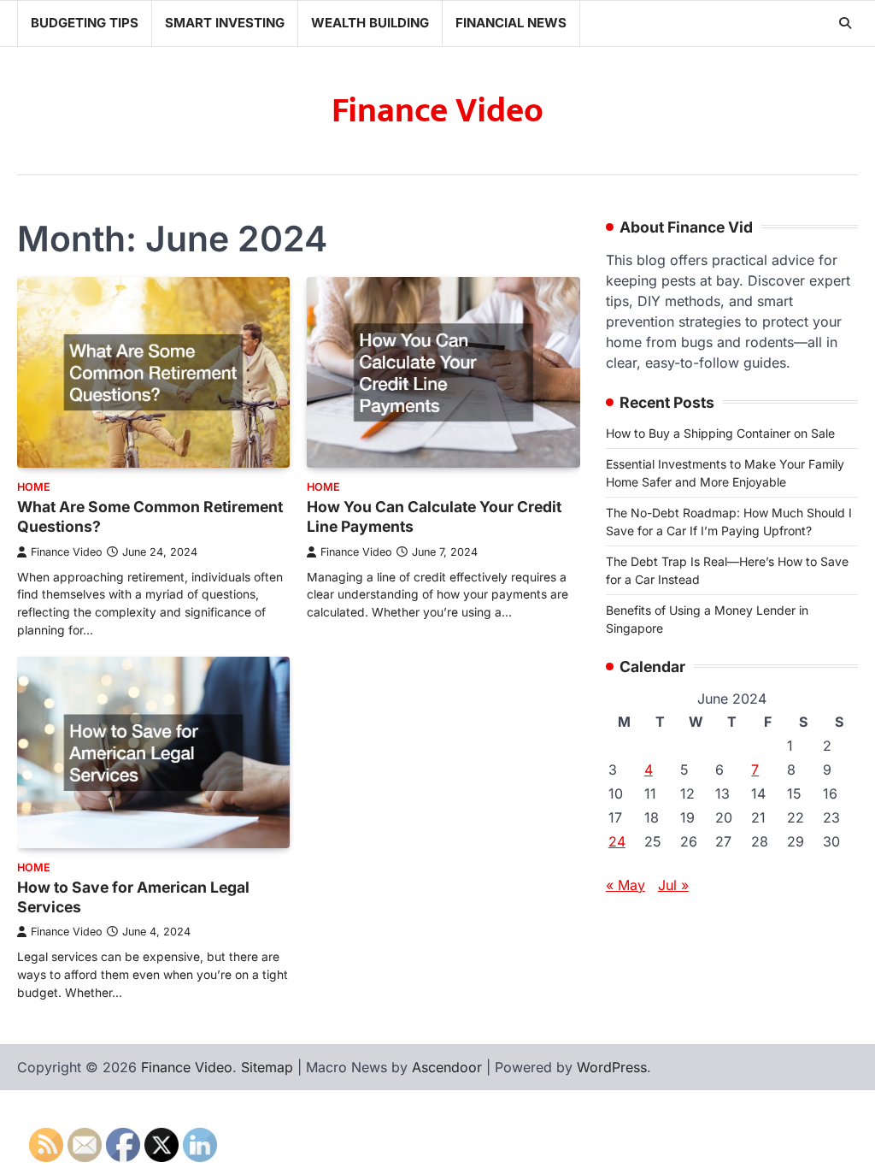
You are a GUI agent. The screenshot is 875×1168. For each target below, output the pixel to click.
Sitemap (267, 1067)
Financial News (511, 23)
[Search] (845, 23)
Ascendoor (447, 1067)
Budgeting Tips (84, 23)
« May (625, 885)
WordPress (612, 1067)
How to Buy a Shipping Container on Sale (720, 433)
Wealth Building (370, 23)
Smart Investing (225, 23)
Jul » (673, 885)
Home (33, 487)
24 (616, 841)
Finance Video (437, 111)
